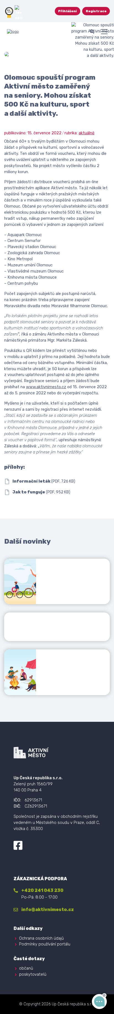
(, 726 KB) (43, 481)
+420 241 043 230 (42, 890)
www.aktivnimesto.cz (46, 386)
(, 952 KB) (41, 492)
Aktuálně (86, 132)
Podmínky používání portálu (44, 944)
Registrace (96, 11)
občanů (26, 968)
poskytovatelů (32, 974)
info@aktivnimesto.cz (47, 909)
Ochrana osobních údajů (41, 938)
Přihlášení (67, 11)
